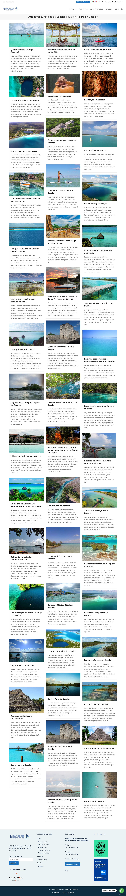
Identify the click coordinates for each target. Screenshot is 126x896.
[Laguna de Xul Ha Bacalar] (26, 651)
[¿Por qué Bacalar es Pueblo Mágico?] (63, 332)
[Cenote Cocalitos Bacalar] (99, 691)
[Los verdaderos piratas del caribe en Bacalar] (26, 284)
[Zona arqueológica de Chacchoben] (26, 700)
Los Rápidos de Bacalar (59, 506)
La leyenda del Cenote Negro (25, 100)
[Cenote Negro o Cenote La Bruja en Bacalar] (26, 596)
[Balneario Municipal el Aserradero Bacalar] (26, 541)
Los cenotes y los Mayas (95, 204)
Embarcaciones (42, 859)
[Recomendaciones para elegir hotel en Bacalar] (63, 226)
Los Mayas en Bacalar (94, 100)
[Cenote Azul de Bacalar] (63, 684)
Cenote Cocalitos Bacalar (96, 704)
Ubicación (40, 866)
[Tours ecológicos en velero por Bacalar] (99, 288)
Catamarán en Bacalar (94, 150)
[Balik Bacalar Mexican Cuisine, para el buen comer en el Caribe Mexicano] (63, 435)
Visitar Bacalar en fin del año (97, 50)
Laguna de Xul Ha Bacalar (23, 665)
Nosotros (40, 856)
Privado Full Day (43, 845)
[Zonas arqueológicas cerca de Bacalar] (63, 127)
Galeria (39, 863)
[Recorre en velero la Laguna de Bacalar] (63, 783)
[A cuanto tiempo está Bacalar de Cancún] (99, 236)
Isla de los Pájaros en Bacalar (98, 660)
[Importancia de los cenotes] (26, 135)
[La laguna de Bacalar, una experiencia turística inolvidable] (26, 489)
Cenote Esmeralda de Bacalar (62, 651)
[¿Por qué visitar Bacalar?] (26, 335)
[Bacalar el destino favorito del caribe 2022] (63, 35)
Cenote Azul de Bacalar (59, 699)
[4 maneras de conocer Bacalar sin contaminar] (26, 184)
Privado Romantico (44, 850)
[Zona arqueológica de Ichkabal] (99, 735)
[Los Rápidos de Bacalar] (63, 489)
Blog (66, 870)
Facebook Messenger (72, 859)
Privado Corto (42, 847)
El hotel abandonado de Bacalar (26, 456)
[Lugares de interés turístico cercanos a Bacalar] (99, 445)
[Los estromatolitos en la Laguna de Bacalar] (99, 547)
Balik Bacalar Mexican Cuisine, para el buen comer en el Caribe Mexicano (63, 450)
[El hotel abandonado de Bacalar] (26, 441)
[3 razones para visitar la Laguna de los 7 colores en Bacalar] (63, 280)
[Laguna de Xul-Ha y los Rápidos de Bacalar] (26, 386)
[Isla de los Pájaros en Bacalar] (99, 647)
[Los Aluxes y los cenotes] (63, 83)
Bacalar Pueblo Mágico (95, 801)
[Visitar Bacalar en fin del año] (99, 35)
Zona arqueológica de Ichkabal (99, 748)
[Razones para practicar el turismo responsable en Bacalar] (99, 343)
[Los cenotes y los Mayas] (99, 187)
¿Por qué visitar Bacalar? (22, 349)
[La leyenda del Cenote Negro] (26, 86)
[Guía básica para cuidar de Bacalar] (63, 176)
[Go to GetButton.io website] (122, 894)
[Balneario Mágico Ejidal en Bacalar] (63, 592)
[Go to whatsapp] (121, 890)
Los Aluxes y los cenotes (59, 96)
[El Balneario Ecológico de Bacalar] (63, 540)
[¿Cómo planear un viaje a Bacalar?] (26, 35)
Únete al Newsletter (15, 856)
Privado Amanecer (44, 853)
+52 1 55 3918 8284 (71, 847)
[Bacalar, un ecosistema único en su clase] (99, 393)
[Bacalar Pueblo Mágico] (99, 785)
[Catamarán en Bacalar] (99, 134)
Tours (39, 839)
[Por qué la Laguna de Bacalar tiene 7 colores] (26, 234)
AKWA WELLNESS (68, 893)
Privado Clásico (43, 842)
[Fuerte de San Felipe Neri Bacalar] (63, 732)
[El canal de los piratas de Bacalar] (99, 600)
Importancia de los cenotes (24, 151)
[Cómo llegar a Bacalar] (26, 752)
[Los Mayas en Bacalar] (99, 84)
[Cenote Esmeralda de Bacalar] (63, 638)
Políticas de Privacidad (71, 889)
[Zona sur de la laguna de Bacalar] (99, 497)
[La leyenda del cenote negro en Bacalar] (63, 386)
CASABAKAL (56, 893)
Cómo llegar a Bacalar (21, 765)
